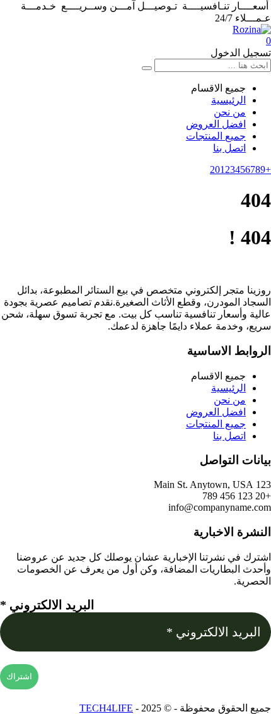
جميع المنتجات (216, 136)
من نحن (230, 112)
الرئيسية (228, 100)
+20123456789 (240, 169)
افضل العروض (216, 124)
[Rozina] (252, 29)
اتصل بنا (229, 148)
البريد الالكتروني (47, 605)
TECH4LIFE (106, 708)
